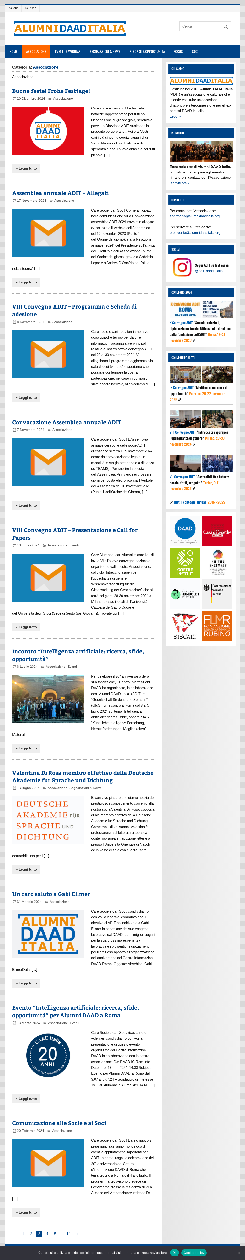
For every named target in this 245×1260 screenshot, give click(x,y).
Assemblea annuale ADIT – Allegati (60, 192)
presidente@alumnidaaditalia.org (195, 232)
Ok (175, 1252)
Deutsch (30, 8)
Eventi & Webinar (68, 51)
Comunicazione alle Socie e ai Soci (59, 1123)
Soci (195, 51)
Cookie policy (194, 1252)
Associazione (36, 51)
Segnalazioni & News (105, 51)
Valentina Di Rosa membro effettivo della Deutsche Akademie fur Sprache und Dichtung (83, 776)
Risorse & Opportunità (147, 51)
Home (13, 51)
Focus (178, 51)
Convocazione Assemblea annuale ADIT (66, 422)
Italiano (13, 8)
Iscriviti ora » (179, 183)
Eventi (74, 545)
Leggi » (175, 116)
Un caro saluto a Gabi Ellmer (51, 894)
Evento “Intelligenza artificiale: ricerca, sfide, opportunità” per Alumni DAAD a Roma (75, 1011)
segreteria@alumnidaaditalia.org (195, 216)
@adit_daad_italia (209, 271)
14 (68, 1234)
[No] (239, 1252)
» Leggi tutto (26, 168)
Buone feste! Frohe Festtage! (51, 90)
